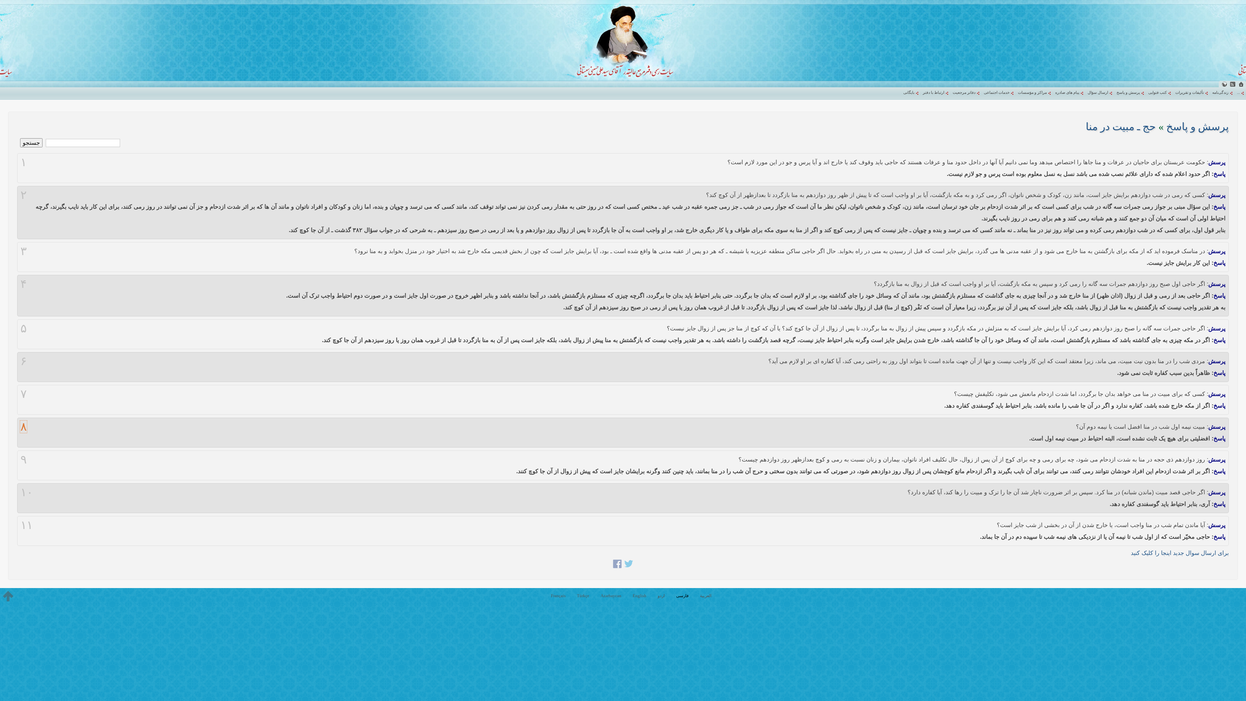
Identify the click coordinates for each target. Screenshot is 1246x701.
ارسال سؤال (1098, 92)
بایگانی (908, 92)
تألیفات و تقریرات (1189, 92)
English (639, 595)
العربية (706, 595)
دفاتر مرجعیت (964, 92)
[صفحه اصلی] (1241, 84)
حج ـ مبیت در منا (1121, 126)
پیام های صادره (1067, 92)
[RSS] (1232, 84)
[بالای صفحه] (8, 596)
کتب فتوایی (1157, 92)
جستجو (31, 143)
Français (558, 595)
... (1238, 92)
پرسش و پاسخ (1128, 92)
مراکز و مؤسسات (1032, 92)
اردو (661, 595)
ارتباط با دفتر (933, 92)
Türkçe (583, 595)
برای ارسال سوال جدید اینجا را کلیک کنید (1180, 553)
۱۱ (26, 525)
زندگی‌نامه (1220, 92)
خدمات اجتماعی (996, 92)
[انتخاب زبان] (1224, 84)
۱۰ (26, 492)
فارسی (682, 595)
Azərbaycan (611, 595)
